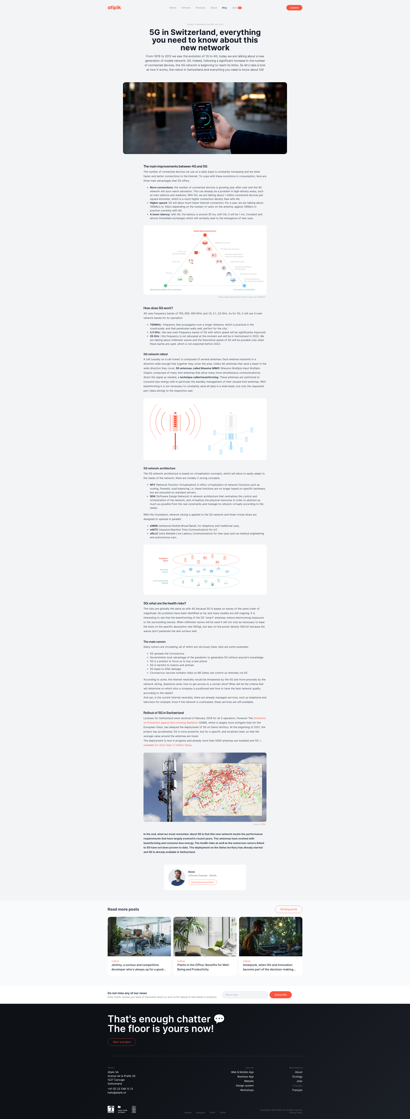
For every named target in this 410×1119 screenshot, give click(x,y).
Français (297, 1090)
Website (249, 1081)
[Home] (116, 7)
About (298, 1072)
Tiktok (212, 1112)
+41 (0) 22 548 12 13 (120, 1088)
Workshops (247, 1090)
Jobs (299, 1081)
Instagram (200, 1112)
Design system (245, 1085)
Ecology (297, 1076)
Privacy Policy (295, 1112)
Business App (246, 1076)
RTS (263, 824)
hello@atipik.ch (117, 1092)
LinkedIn (188, 1112)
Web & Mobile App (242, 1072)
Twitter (223, 1112)
